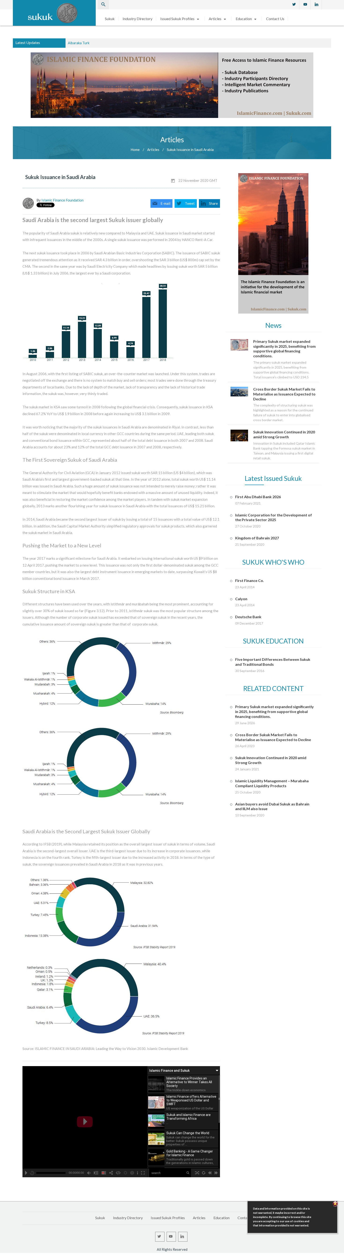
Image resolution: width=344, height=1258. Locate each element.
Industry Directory (137, 18)
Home (135, 149)
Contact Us (275, 18)
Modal (1, 1256)
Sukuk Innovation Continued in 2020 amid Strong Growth (112, 43)
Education (247, 18)
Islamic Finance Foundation (62, 200)
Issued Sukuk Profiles (180, 18)
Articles (218, 18)
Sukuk (110, 18)
